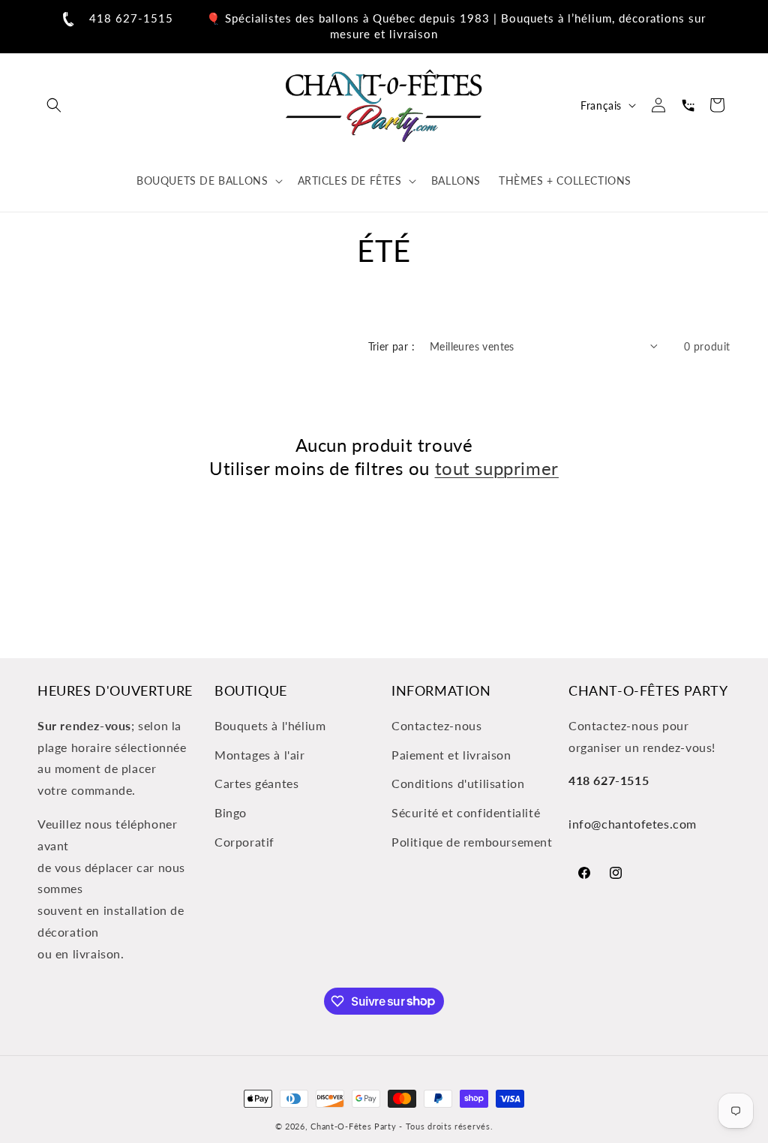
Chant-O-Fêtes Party (353, 1126)
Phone (688, 105)
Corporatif (244, 842)
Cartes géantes (256, 783)
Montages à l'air (259, 754)
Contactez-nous (437, 725)
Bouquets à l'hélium (270, 725)
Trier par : (391, 346)
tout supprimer (497, 468)
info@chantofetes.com (632, 824)
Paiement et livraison (452, 754)
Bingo (230, 812)
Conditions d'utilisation (458, 783)
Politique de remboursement (472, 842)
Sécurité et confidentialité (466, 812)
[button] (54, 105)
